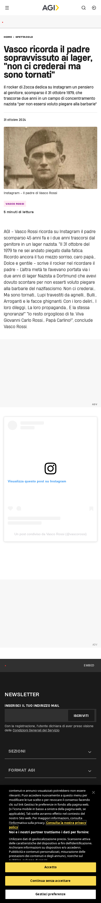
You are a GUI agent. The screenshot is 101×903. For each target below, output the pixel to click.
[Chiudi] (93, 792)
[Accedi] (94, 7)
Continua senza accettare (50, 881)
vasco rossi (15, 203)
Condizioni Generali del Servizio (36, 730)
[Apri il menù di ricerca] (83, 7)
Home (8, 36)
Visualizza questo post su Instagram (37, 481)
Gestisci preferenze (50, 894)
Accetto (50, 867)
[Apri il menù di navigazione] (7, 7)
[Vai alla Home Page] (50, 7)
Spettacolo (24, 36)
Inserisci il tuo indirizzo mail (32, 705)
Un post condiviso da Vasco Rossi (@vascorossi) (50, 534)
